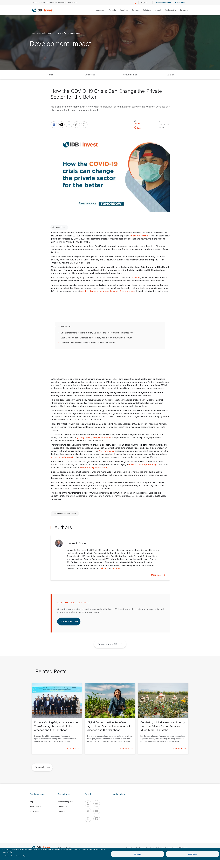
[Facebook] (88, 803)
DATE (161, 122)
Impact (158, 10)
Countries (124, 10)
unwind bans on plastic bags (143, 464)
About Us (100, 10)
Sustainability (170, 10)
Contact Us (62, 806)
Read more (71, 748)
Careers (61, 811)
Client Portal (180, 3)
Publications (34, 811)
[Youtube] (96, 811)
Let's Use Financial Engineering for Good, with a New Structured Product (96, 337)
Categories (90, 74)
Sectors (135, 10)
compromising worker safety (94, 467)
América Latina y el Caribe (65, 513)
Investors (184, 10)
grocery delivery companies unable (94, 437)
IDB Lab (67, 847)
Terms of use (130, 848)
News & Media (35, 806)
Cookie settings (21, 856)
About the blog (130, 74)
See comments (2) (107, 644)
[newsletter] (96, 819)
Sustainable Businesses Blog (49, 33)
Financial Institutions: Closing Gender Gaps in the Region (88, 342)
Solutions (147, 10)
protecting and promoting (63, 457)
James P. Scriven (137, 125)
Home (32, 33)
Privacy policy (9, 856)
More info (156, 575)
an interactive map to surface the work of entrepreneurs (107, 291)
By (135, 121)
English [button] (144, 2)
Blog (31, 801)
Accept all (192, 854)
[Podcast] (88, 819)
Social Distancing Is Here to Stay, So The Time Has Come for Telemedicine (97, 332)
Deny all (137, 854)
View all (40, 767)
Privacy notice (143, 848)
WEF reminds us (106, 451)
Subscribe (66, 621)
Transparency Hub (163, 3)
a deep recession (139, 235)
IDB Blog (170, 74)
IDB (59, 847)
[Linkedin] (96, 803)
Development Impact (72, 33)
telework (136, 277)
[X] (88, 811)
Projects (112, 10)
